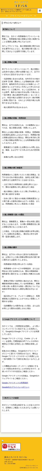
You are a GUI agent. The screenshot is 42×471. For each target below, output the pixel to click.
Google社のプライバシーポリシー (15, 387)
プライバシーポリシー (32, 465)
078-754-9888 (11, 463)
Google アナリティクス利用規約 (15, 383)
